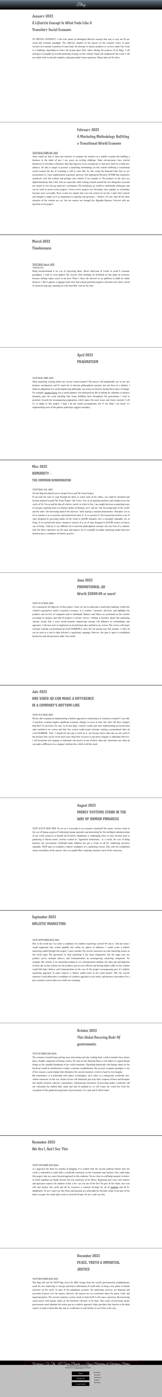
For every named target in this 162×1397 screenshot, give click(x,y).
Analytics (96, 1380)
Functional (97, 1375)
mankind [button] (114, 1187)
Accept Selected (80, 1384)
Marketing (97, 1382)
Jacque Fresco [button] (50, 392)
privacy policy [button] (79, 1368)
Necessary (97, 1372)
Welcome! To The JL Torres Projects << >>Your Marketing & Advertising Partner (81, 1364)
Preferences (97, 1377)
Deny (80, 1373)
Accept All (80, 1378)
